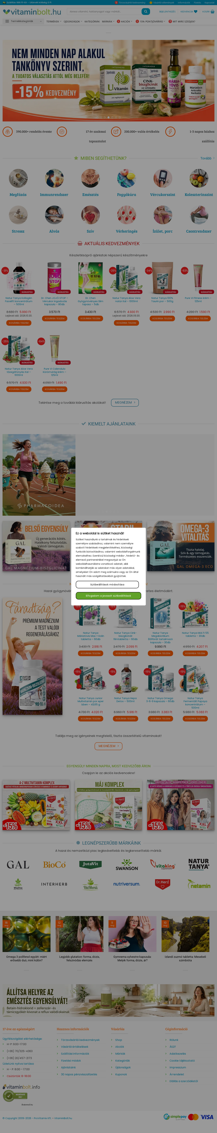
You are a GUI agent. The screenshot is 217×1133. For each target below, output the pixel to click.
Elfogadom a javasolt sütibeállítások (108, 595)
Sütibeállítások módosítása (107, 584)
